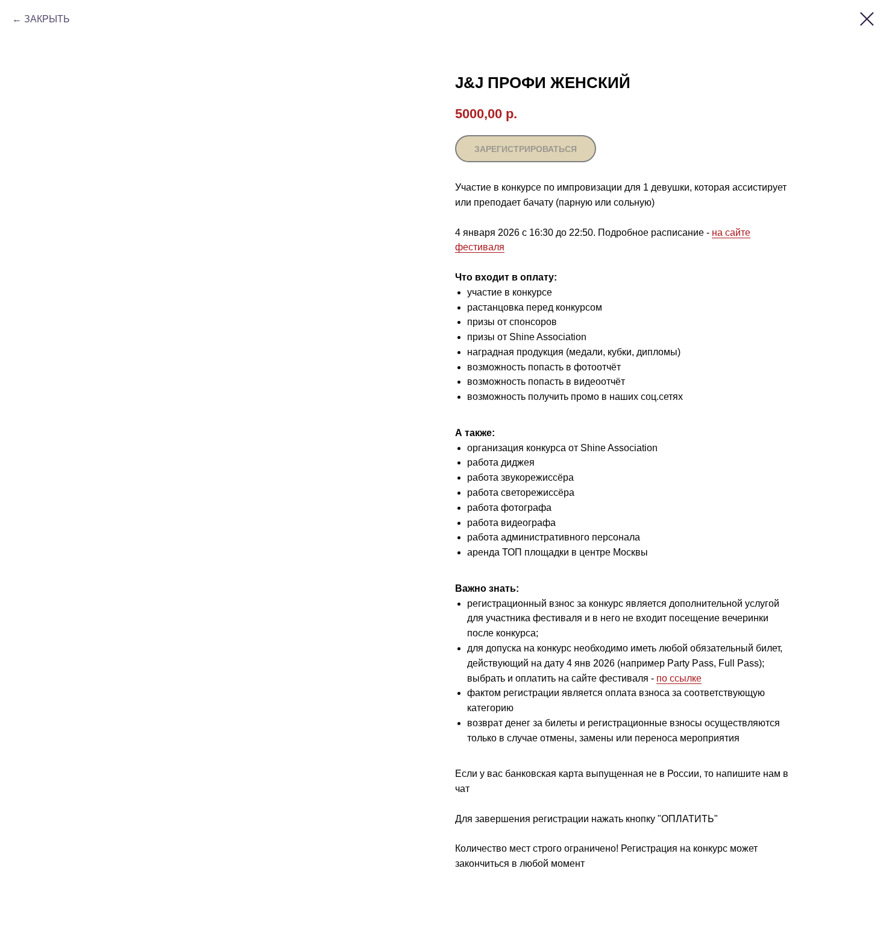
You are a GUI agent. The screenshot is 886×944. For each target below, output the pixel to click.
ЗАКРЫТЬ (47, 19)
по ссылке (679, 678)
